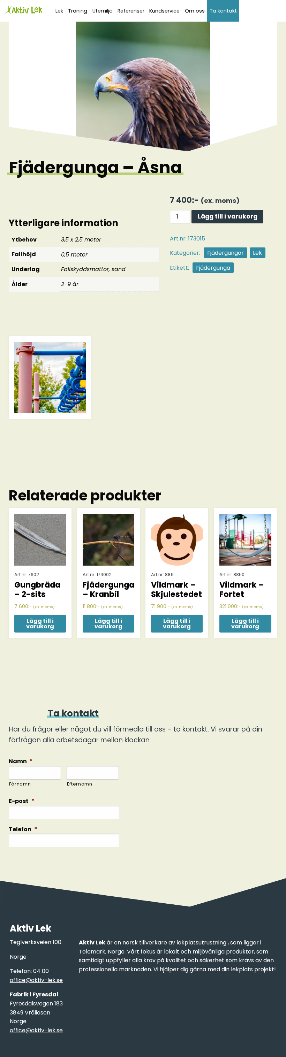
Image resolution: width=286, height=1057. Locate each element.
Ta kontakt (223, 10)
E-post (22, 801)
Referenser (131, 10)
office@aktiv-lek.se (36, 980)
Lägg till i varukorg (227, 216)
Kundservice (164, 10)
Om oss (195, 10)
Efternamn (79, 784)
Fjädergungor (225, 253)
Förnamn (20, 784)
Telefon (23, 829)
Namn (21, 761)
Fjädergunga (213, 268)
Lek (257, 253)
